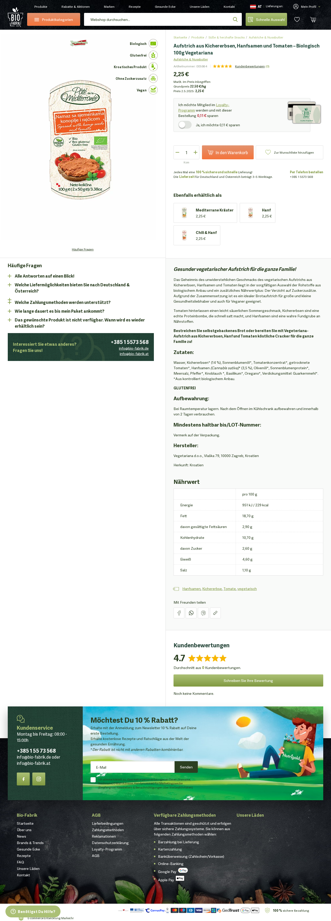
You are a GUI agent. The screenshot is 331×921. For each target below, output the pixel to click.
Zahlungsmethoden (108, 829)
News (21, 836)
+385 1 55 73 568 (36, 750)
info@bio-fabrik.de (134, 348)
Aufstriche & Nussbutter (266, 37)
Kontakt (229, 6)
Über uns (24, 829)
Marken (109, 6)
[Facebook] (23, 779)
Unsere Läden (199, 6)
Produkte (40, 6)
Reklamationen (104, 836)
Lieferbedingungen (107, 823)
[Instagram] (38, 779)
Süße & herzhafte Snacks (226, 37)
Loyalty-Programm (107, 849)
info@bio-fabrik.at (134, 353)
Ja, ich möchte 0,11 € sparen (218, 124)
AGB (96, 815)
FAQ (20, 861)
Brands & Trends (30, 842)
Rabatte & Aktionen (76, 6)
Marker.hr (67, 918)
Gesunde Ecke (165, 6)
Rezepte (135, 6)
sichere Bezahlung (291, 910)
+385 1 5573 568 (130, 341)
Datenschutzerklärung (110, 842)
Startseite (180, 37)
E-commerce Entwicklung (44, 918)
